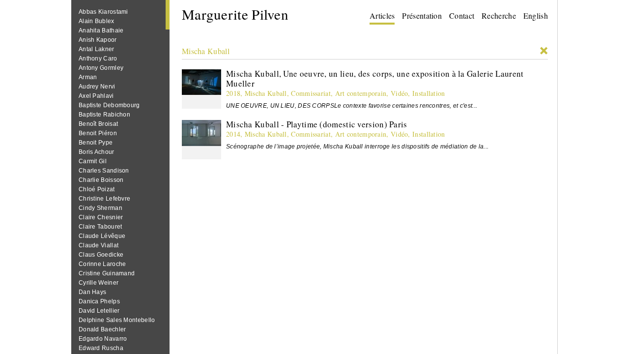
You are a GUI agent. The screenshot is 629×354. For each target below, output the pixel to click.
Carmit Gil (93, 161)
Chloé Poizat (97, 189)
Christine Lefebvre (104, 198)
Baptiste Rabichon (104, 114)
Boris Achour (96, 151)
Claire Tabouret (100, 226)
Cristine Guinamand (107, 273)
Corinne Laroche (102, 264)
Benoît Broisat (98, 123)
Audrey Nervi (97, 86)
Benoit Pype (96, 142)
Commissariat (311, 93)
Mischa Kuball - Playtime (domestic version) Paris (316, 124)
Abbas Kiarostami (103, 11)
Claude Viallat (98, 245)
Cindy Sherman (100, 208)
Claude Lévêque (102, 236)
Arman (88, 77)
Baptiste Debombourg (109, 105)
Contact (461, 15)
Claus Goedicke (101, 254)
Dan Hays (92, 292)
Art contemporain (361, 93)
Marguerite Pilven (235, 14)
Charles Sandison (104, 170)
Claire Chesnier (101, 217)
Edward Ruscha (101, 348)
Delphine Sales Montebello (117, 320)
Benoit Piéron (98, 133)
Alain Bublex (96, 21)
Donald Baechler (102, 329)
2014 (233, 134)
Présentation (422, 15)
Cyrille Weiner (98, 282)
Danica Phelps (99, 301)
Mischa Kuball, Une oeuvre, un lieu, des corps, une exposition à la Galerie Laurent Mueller (375, 78)
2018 (233, 93)
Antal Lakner (96, 49)
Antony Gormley (101, 67)
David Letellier (99, 310)
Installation (428, 93)
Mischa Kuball (205, 51)
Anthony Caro (98, 58)
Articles (382, 15)
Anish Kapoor (98, 39)
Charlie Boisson (101, 180)
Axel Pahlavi (96, 95)
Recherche (499, 15)
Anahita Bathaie (101, 30)
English (535, 15)
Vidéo (399, 93)
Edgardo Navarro (103, 338)
